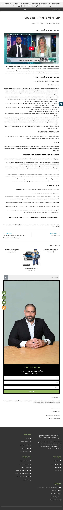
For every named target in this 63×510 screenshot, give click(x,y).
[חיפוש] (6, 277)
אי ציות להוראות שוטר (31, 268)
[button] (25, 9)
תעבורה (33, 23)
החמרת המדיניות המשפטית (42, 224)
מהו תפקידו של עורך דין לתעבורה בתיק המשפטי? (15, 224)
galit (59, 23)
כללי (38, 23)
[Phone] (4, 308)
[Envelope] (4, 303)
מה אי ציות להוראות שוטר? (31, 224)
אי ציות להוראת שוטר (53, 224)
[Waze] (4, 293)
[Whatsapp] (4, 298)
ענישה (53, 226)
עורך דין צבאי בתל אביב (51, 250)
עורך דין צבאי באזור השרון (12, 250)
